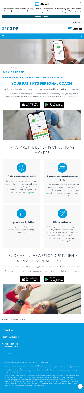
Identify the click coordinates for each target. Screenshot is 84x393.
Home (4, 68)
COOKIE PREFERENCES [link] (10, 346)
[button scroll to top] (80, 386)
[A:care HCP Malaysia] (10, 28)
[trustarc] (78, 22)
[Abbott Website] (42, 332)
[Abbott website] (75, 28)
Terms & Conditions (31, 362)
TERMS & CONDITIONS (10, 344)
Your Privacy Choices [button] (41, 16)
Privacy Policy (6, 22)
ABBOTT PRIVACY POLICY (10, 337)
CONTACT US (6, 353)
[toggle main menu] (3, 36)
